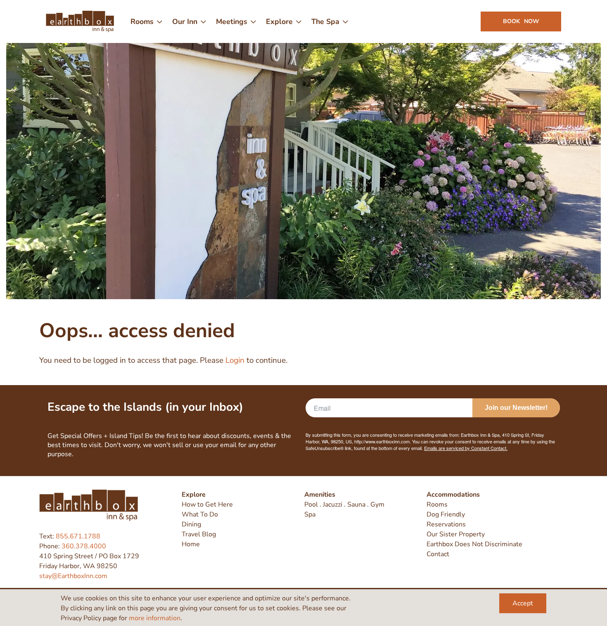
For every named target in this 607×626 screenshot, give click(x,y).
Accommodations (453, 494)
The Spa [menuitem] (325, 21)
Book (521, 21)
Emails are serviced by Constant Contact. (465, 448)
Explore (194, 494)
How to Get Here (207, 504)
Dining (191, 524)
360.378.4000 (84, 546)
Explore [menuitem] (279, 21)
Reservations (446, 524)
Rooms (437, 504)
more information (154, 618)
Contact (438, 554)
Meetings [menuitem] (231, 21)
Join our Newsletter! (516, 407)
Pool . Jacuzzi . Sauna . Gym (344, 504)
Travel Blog (199, 534)
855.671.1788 (78, 536)
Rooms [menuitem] (142, 21)
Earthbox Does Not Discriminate (474, 544)
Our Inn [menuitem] (184, 21)
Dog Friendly (446, 514)
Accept (522, 603)
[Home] (80, 21)
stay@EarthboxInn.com (73, 576)
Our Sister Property (456, 534)
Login (234, 360)
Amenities (319, 494)
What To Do (200, 514)
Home (191, 544)
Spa (309, 514)
